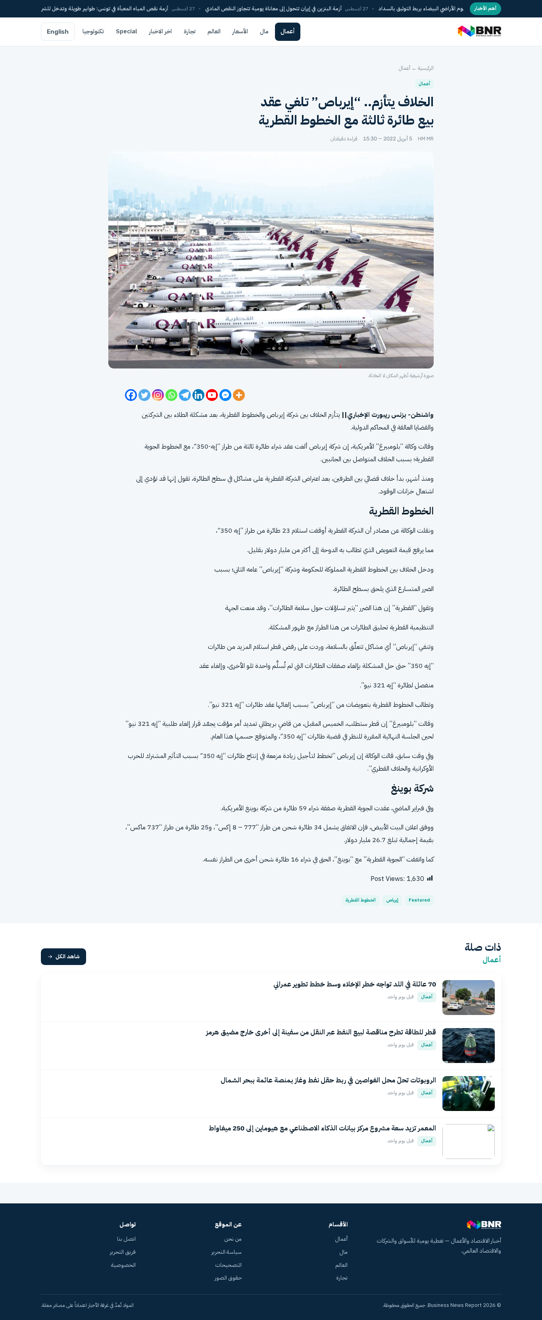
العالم (214, 31)
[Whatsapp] (171, 395)
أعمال (288, 31)
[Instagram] (158, 395)
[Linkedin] (198, 395)
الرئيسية (426, 68)
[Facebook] (131, 395)
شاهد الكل (68, 956)
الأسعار (240, 31)
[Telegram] (185, 395)
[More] (239, 395)
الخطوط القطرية (367, 569)
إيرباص (392, 900)
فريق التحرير (123, 1252)
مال (264, 31)
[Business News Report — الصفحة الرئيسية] (478, 31)
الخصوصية (123, 1265)
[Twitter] (144, 395)
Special (126, 31)
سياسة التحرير (226, 1252)
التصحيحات (228, 1265)
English (58, 31)
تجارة (190, 31)
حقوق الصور (228, 1278)
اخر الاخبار (160, 31)
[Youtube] (212, 395)
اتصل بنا (126, 1239)
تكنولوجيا (93, 31)
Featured (419, 900)
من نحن (233, 1239)
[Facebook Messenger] (225, 395)
